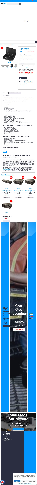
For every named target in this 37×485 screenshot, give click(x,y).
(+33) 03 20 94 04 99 (6, 434)
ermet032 (25, 83)
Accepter (17, 481)
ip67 (5, 149)
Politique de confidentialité (27, 483)
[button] (35, 473)
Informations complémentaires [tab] (14, 92)
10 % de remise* (18, 329)
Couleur (23, 63)
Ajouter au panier (23, 78)
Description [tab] (6, 92)
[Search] (20, 4)
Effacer (27, 67)
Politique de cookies (20, 483)
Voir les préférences (32, 481)
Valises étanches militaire (7, 44)
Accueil (1, 44)
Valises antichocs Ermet (28, 81)
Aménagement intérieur (22, 65)
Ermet (23, 84)
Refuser (24, 481)
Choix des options (7, 197)
